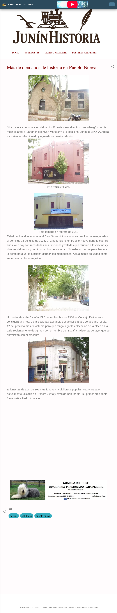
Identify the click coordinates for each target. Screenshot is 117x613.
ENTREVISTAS (32, 52)
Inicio (15, 52)
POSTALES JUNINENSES (84, 52)
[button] (113, 67)
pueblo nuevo (43, 516)
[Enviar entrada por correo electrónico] (10, 509)
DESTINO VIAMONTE (56, 52)
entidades (26, 516)
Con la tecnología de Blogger (60, 600)
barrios (14, 516)
